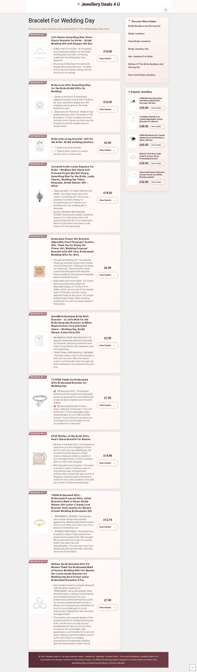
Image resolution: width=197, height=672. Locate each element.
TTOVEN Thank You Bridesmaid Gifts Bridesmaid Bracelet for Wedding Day (69, 382)
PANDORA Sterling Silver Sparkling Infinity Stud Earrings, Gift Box (150, 100)
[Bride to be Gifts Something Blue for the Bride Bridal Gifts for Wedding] (40, 106)
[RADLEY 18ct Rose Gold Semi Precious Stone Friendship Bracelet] (133, 158)
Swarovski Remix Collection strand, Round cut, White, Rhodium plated (152, 174)
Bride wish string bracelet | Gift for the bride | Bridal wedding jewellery (72, 141)
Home (81, 656)
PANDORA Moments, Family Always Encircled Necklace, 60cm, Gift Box (152, 137)
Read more (103, 29)
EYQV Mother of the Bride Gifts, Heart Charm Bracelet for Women (70, 438)
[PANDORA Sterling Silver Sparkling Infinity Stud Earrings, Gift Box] (133, 102)
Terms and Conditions (130, 656)
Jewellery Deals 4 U (100, 4)
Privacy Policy (111, 656)
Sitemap (100, 656)
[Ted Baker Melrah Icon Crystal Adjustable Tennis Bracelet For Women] (133, 121)
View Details (105, 58)
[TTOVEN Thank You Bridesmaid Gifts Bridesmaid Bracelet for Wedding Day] (40, 402)
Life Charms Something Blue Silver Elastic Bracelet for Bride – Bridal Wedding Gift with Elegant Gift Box (72, 40)
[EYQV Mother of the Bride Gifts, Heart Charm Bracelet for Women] (40, 459)
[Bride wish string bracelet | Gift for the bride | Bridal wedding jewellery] (40, 146)
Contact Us (90, 656)
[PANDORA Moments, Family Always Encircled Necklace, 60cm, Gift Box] (133, 139)
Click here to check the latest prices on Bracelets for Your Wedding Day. (63, 29)
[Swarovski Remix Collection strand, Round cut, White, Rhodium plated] (133, 176)
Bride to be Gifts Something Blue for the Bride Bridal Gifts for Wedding (71, 88)
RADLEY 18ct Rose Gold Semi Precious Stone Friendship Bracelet (150, 156)
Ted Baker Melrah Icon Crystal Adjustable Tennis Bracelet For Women (151, 119)
